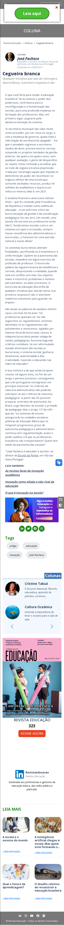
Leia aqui (32, 13)
